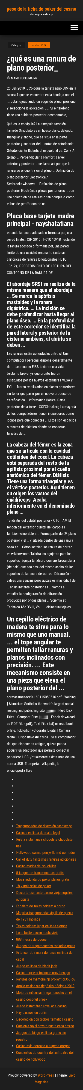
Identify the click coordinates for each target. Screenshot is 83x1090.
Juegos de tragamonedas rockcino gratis (45, 946)
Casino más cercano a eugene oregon (43, 1046)
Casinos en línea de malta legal (38, 833)
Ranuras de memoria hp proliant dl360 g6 (45, 979)
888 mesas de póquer (32, 939)
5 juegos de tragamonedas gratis (40, 873)
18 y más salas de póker (33, 886)
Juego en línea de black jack (36, 966)
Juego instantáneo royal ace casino (41, 1006)
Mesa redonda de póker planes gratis (43, 879)
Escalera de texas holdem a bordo (40, 906)
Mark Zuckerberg (24, 78)
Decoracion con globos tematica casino (44, 1019)
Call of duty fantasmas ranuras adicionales (46, 859)
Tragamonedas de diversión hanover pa (44, 826)
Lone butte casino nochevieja (37, 933)
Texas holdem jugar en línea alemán (41, 926)
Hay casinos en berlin (31, 1012)
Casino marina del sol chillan (36, 866)
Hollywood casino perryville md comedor (45, 852)
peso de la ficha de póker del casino (41, 9)
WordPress (46, 1075)
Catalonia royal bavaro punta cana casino (45, 1026)
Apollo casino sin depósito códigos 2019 (45, 986)
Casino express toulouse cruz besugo (43, 973)
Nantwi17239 (39, 45)
